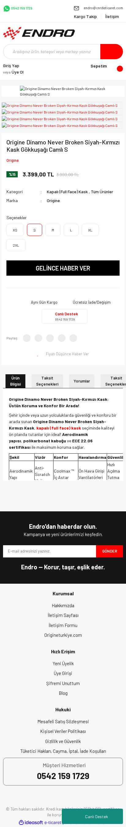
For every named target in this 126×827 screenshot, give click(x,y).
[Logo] (39, 33)
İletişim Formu (63, 625)
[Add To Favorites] (38, 354)
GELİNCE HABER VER (63, 268)
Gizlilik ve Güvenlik (63, 741)
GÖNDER (109, 551)
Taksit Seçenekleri (47, 380)
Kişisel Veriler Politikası (63, 731)
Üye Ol (13, 71)
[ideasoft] (31, 822)
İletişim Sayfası (63, 615)
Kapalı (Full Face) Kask (67, 191)
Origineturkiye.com (63, 635)
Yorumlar (82, 381)
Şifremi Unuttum (63, 683)
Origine (12, 160)
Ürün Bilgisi (15, 380)
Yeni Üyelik (63, 663)
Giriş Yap (11, 65)
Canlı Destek (96, 816)
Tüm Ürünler (102, 191)
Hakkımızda (63, 605)
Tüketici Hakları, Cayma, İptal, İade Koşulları (63, 751)
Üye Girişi (63, 673)
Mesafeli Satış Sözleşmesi (63, 721)
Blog (63, 693)
